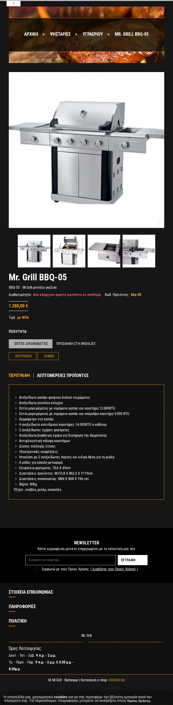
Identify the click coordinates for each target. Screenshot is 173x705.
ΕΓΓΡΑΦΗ (128, 560)
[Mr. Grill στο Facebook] (147, 650)
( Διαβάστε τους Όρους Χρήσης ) (114, 569)
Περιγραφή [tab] (19, 375)
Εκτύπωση (23, 356)
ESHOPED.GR (117, 680)
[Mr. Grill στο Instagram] (160, 650)
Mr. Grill (86, 635)
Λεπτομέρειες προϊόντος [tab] (63, 375)
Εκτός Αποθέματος (31, 344)
